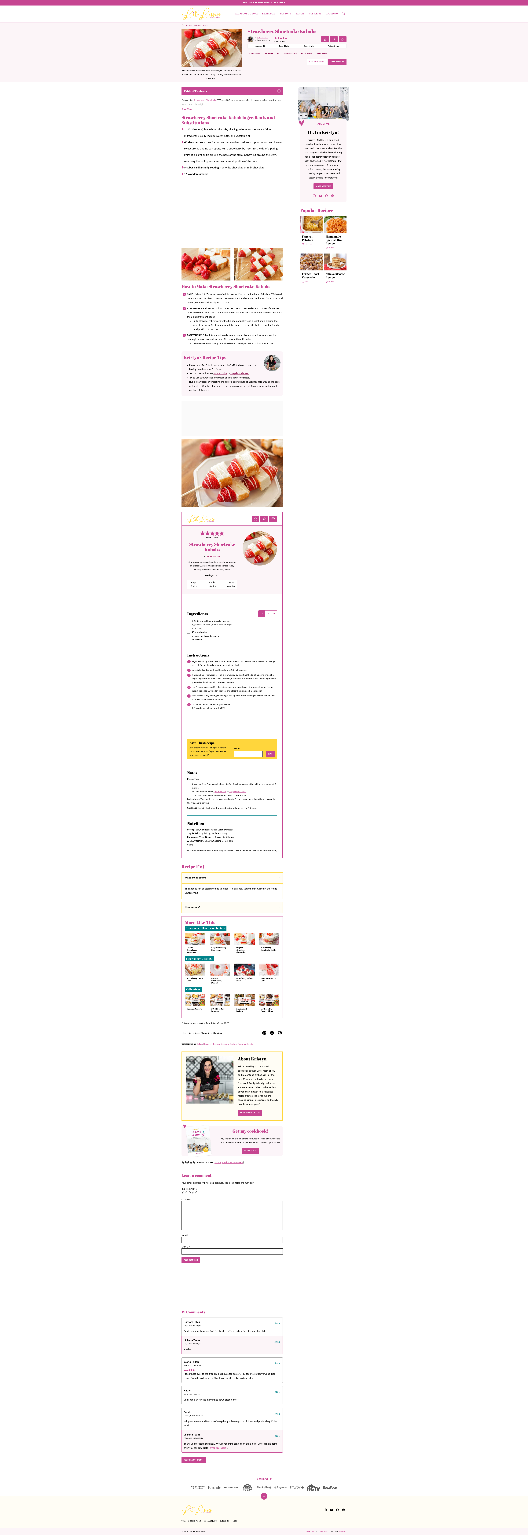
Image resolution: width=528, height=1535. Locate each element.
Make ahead (322, 54)
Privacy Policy (310, 1531)
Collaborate (210, 1521)
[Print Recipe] (273, 519)
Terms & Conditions (191, 1521)
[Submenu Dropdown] (276, 14)
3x (273, 613)
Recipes (189, 26)
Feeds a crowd (290, 54)
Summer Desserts (194, 1008)
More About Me (323, 186)
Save (270, 754)
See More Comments (194, 1460)
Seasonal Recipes (229, 1044)
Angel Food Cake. (239, 373)
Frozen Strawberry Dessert (216, 980)
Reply (277, 1323)
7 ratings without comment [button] (229, 1162)
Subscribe (315, 14)
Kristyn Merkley (262, 38)
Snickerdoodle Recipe (335, 275)
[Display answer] (280, 878)
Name (186, 1235)
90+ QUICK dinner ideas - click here (264, 3)
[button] (275, 38)
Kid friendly (306, 54)
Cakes (205, 26)
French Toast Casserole (310, 275)
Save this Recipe (317, 62)
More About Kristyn (250, 1113)
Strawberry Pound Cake (195, 979)
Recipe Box (268, 14)
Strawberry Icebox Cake (244, 979)
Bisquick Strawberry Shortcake (241, 950)
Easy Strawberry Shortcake (218, 948)
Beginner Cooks (272, 54)
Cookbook (332, 14)
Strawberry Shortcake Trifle (268, 948)
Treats (250, 1044)
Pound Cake (220, 373)
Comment (188, 1199)
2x (267, 613)
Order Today (250, 1151)
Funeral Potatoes (307, 238)
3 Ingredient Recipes (241, 1009)
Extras (300, 14)
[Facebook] (326, 196)
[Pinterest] (332, 196)
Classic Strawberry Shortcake (192, 950)
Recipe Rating (189, 1189)
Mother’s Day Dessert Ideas (267, 1009)
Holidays (285, 14)
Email (238, 749)
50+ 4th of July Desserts (217, 1009)
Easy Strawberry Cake (268, 979)
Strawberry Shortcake (205, 100)
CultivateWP (342, 1531)
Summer (242, 1044)
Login (235, 1521)
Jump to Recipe (337, 62)
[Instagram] (314, 196)
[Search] (343, 13)
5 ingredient (255, 54)
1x (261, 613)
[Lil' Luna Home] (202, 14)
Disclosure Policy (322, 1531)
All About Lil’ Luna (246, 14)
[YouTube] (320, 196)
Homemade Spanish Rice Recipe (334, 240)
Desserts (197, 26)
